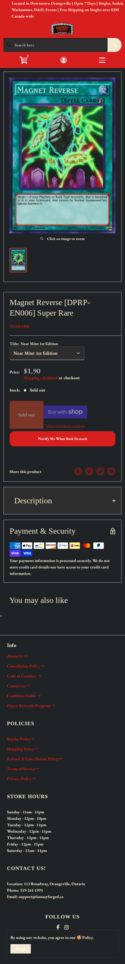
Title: (34, 344)
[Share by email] (111, 471)
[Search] (115, 45)
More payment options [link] (65, 425)
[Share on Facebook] (78, 471)
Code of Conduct (22, 675)
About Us (15, 656)
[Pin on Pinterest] (89, 471)
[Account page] (63, 61)
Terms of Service (21, 768)
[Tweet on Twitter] (100, 471)
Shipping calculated (41, 377)
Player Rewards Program (29, 705)
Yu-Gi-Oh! (19, 326)
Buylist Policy (19, 739)
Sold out (26, 415)
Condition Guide (22, 695)
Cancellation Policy (24, 666)
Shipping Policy (20, 748)
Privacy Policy (19, 778)
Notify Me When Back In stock (62, 438)
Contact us (16, 685)
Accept (20, 948)
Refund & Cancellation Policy (32, 758)
